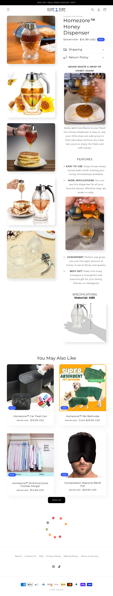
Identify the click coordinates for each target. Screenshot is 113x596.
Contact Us (30, 556)
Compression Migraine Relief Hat (82, 484)
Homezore (60, 590)
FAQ (41, 556)
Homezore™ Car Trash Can (30, 416)
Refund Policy (71, 556)
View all (56, 500)
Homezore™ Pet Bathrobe (82, 416)
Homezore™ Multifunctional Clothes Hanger (30, 484)
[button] (8, 10)
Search (18, 556)
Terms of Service (89, 556)
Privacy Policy (53, 556)
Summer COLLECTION (73, 16)
